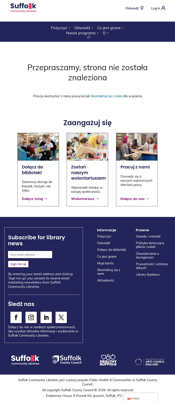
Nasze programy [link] (81, 33)
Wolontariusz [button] (82, 199)
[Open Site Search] (87, 36)
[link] (23, 12)
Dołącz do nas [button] (132, 199)
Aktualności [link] (105, 280)
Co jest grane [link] (109, 28)
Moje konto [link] (105, 263)
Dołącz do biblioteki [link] (111, 250)
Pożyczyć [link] (59, 28)
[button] (171, 378)
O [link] (104, 33)
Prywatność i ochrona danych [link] (152, 266)
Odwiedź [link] (82, 28)
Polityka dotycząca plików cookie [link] (150, 245)
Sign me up (18, 264)
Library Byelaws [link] (148, 274)
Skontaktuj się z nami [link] (106, 96)
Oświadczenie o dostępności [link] (147, 255)
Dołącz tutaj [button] (32, 199)
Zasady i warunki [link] (148, 236)
